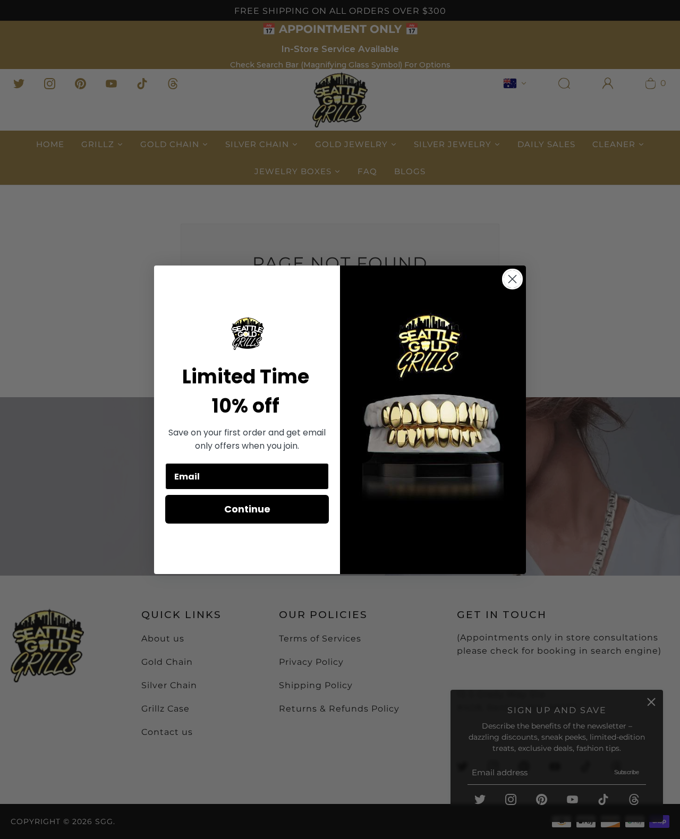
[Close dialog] (512, 279)
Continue (247, 509)
